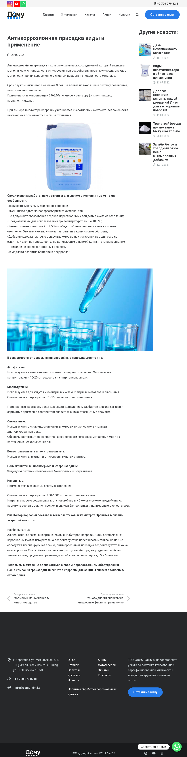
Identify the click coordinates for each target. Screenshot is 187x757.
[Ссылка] (15, 15)
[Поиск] (137, 15)
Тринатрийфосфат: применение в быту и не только (167, 127)
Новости (73, 680)
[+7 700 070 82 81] (11, 679)
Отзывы (103, 670)
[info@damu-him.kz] (11, 687)
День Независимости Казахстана (165, 49)
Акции (102, 660)
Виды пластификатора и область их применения (166, 71)
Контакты (104, 675)
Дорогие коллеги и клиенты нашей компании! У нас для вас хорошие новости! (166, 100)
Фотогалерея (107, 665)
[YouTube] (17, 4)
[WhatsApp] (23, 4)
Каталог (73, 665)
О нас (71, 660)
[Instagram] (10, 4)
